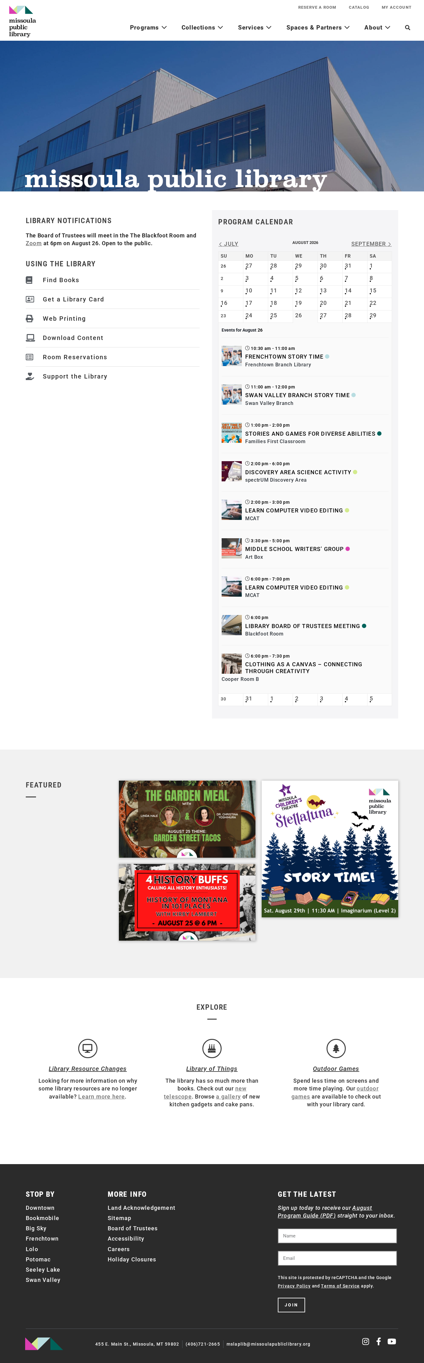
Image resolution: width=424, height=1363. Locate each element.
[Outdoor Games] (336, 1048)
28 (273, 265)
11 (273, 290)
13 (323, 290)
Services (252, 27)
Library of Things (211, 1068)
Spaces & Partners (315, 27)
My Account (397, 7)
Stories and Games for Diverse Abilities (310, 433)
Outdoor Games (336, 1068)
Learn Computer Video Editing (294, 510)
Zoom (34, 243)
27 (249, 265)
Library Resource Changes (88, 1068)
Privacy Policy (294, 1285)
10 (249, 290)
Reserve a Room (317, 7)
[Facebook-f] (379, 1341)
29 (298, 265)
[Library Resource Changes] (87, 1048)
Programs (145, 27)
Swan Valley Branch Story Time (297, 395)
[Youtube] (392, 1341)
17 (249, 303)
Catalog (359, 7)
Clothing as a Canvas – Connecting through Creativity (304, 667)
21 (348, 303)
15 (373, 290)
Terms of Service (340, 1285)
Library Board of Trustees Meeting (302, 626)
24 (249, 315)
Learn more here (101, 1096)
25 (273, 315)
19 (298, 303)
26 (298, 315)
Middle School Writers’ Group (294, 549)
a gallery (228, 1096)
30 (323, 265)
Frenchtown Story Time (284, 356)
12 (298, 290)
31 (348, 265)
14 (348, 290)
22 (373, 303)
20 (323, 303)
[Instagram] (366, 1341)
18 (273, 303)
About (374, 27)
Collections (199, 27)
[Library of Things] (212, 1048)
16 (224, 303)
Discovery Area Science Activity (298, 472)
